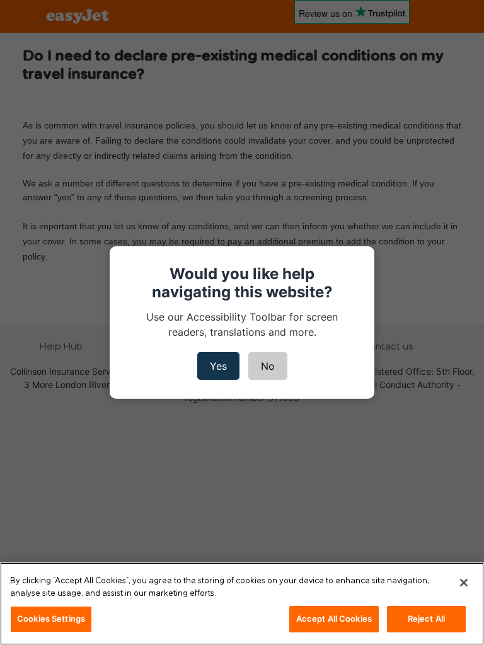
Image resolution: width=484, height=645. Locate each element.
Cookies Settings (51, 619)
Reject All (426, 619)
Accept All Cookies (334, 619)
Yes (218, 366)
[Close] (464, 582)
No (268, 366)
